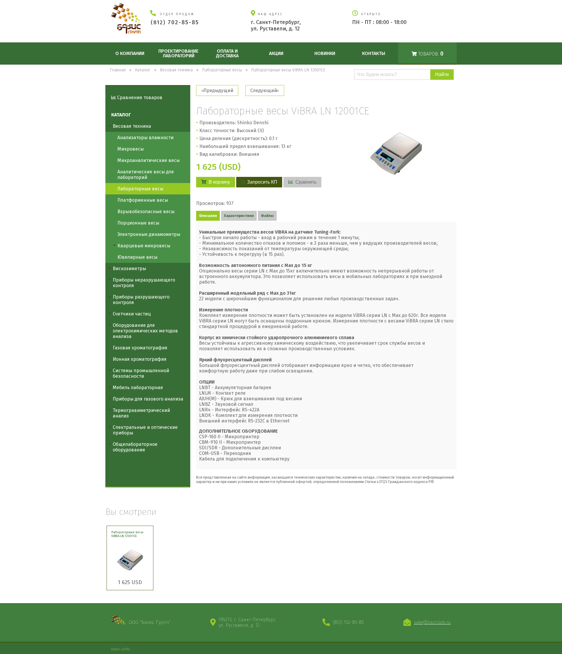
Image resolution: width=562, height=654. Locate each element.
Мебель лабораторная (138, 387)
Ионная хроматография (140, 359)
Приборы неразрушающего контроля (144, 282)
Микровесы (130, 149)
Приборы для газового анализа (148, 399)
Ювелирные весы (137, 257)
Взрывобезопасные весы (145, 211)
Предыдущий (218, 90)
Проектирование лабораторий (178, 53)
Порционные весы (138, 223)
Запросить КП (262, 182)
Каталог (121, 115)
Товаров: (430, 53)
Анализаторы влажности (145, 137)
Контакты (373, 53)
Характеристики (239, 216)
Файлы (267, 216)
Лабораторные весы (140, 188)
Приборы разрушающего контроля (141, 299)
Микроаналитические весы (148, 160)
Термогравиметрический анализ (141, 413)
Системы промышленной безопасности (141, 373)
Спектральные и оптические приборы (145, 430)
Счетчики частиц (132, 314)
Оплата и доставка (227, 53)
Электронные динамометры (148, 234)
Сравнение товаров (139, 97)
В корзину (219, 182)
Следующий (263, 90)
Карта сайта (120, 649)
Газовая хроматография (140, 348)
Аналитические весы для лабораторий (145, 174)
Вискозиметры (129, 268)
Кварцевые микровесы (143, 246)
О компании (129, 53)
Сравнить (305, 182)
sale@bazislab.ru (432, 622)
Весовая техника (132, 126)
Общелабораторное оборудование (135, 447)
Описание (208, 216)
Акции (276, 53)
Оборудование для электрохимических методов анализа (145, 330)
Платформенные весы (142, 200)
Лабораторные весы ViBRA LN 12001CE (127, 534)
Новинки (324, 53)
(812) (175, 22)
